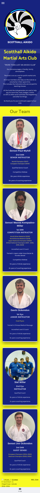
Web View (34, 479)
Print (7, 480)
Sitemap (15, 480)
